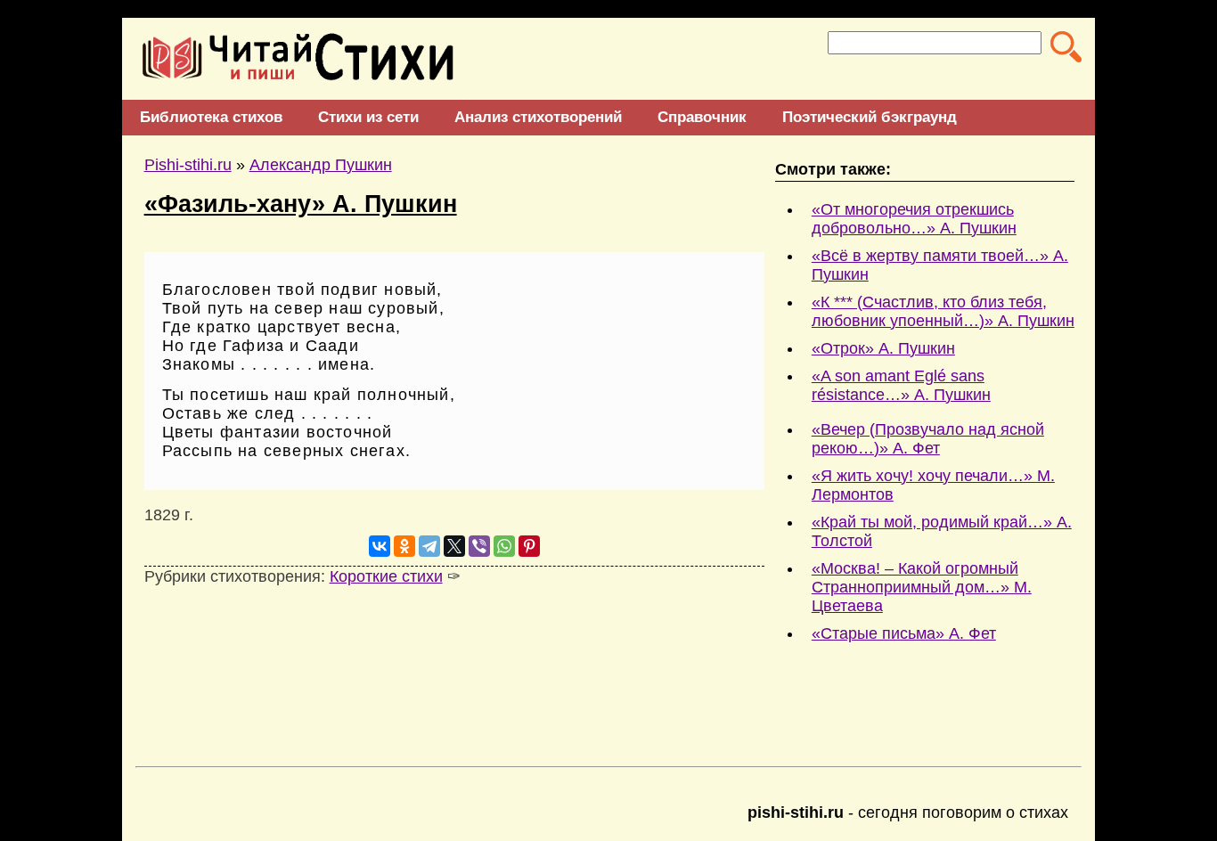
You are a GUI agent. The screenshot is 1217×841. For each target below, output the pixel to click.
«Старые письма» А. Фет (904, 633)
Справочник (702, 117)
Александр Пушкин (320, 165)
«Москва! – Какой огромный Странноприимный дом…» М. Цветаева (922, 587)
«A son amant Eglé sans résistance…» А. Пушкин (901, 385)
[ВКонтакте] (379, 546)
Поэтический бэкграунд (869, 117)
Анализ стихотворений (538, 117)
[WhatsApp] (504, 546)
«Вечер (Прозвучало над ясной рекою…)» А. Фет (928, 438)
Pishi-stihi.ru (188, 165)
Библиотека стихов (211, 117)
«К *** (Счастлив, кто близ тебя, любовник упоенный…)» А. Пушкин (943, 311)
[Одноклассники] (404, 546)
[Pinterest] (529, 546)
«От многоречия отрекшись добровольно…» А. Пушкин (914, 218)
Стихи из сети (368, 117)
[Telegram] (429, 546)
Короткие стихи (386, 576)
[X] (454, 546)
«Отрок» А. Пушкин (883, 348)
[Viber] (479, 546)
